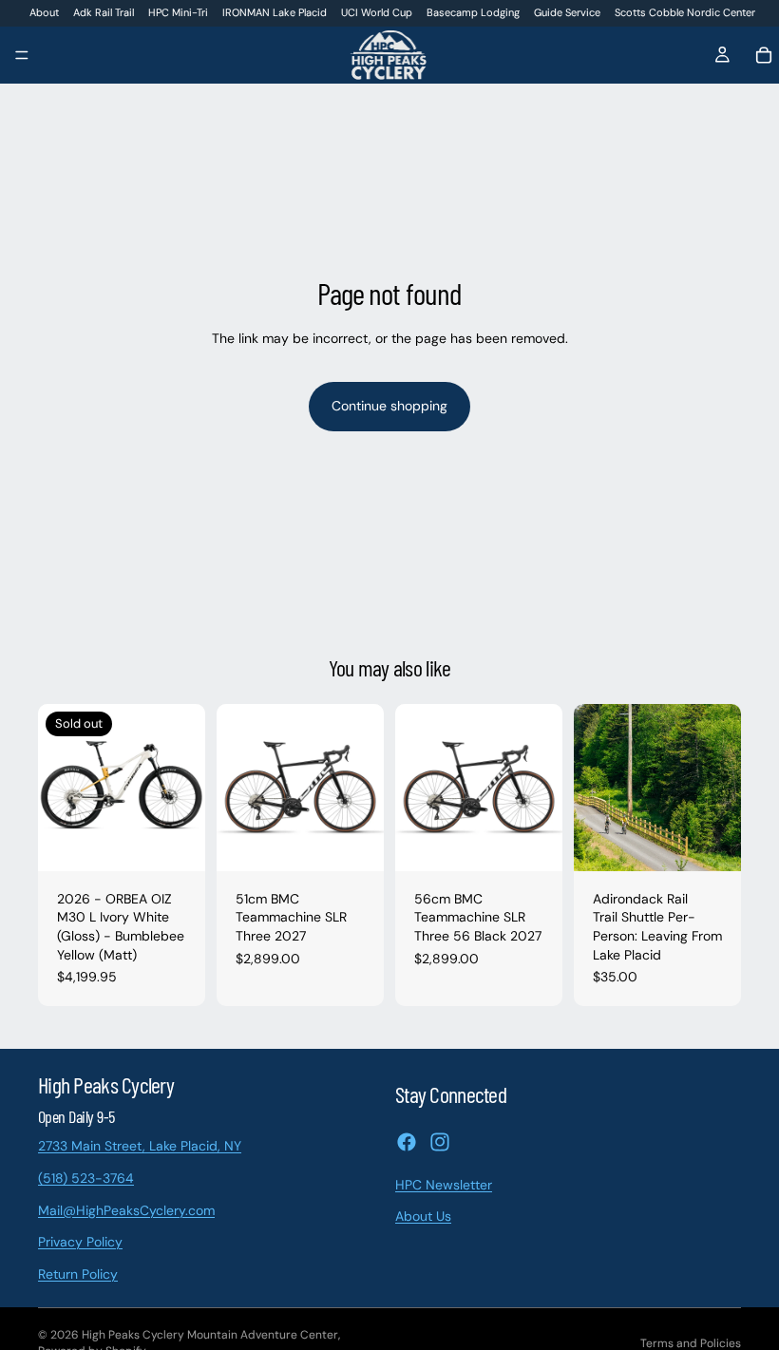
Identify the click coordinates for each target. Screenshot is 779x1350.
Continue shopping (389, 405)
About (44, 12)
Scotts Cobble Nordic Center (685, 12)
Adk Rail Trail (103, 12)
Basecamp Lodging (473, 12)
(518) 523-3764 (86, 1178)
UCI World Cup (376, 12)
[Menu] (22, 56)
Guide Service (567, 12)
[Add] (354, 842)
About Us (423, 1216)
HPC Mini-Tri (178, 12)
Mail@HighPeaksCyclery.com (126, 1209)
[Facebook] (406, 1141)
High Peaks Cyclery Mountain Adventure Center (210, 1334)
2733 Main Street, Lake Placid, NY (139, 1145)
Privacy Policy (80, 1241)
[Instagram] (439, 1141)
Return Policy (78, 1273)
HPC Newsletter (443, 1183)
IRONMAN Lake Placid (274, 12)
